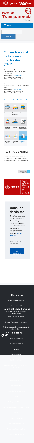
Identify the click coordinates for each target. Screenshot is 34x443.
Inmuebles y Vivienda (16, 380)
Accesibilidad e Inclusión (16, 300)
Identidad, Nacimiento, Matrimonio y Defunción (16, 366)
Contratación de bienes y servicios (23, 128)
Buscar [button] (9, 36)
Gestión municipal (16, 360)
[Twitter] (6, 335)
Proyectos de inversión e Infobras (7, 128)
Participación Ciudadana (16, 402)
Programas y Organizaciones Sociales (16, 407)
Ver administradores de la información (16, 100)
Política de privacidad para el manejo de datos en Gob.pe (16, 328)
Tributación (16, 440)
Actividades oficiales (7, 142)
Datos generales (7, 112)
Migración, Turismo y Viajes (16, 391)
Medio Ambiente (16, 385)
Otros (16, 396)
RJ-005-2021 (18, 89)
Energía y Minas (16, 354)
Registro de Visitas (22, 142)
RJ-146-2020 (18, 75)
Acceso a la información (15, 142)
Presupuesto (23, 112)
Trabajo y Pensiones (16, 418)
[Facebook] (2, 335)
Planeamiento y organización (15, 113)
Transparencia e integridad (16, 429)
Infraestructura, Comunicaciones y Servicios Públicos (16, 374)
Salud (16, 413)
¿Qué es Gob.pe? (16, 313)
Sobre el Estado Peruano (17, 308)
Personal (15, 127)
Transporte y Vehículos (16, 434)
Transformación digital (16, 423)
